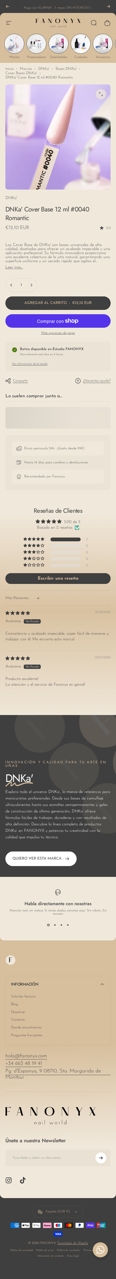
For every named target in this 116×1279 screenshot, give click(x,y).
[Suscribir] (100, 1158)
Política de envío (45, 1250)
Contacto (18, 1019)
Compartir (20, 380)
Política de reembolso (68, 1250)
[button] (34, 539)
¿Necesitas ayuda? (97, 380)
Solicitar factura (23, 996)
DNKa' (11, 198)
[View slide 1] (48, 925)
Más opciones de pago (58, 333)
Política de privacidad (21, 1250)
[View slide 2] (55, 925)
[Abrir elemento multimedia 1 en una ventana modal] (100, 94)
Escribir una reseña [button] (58, 578)
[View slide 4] (67, 925)
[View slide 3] (61, 925)
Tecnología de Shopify (72, 1243)
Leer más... (14, 267)
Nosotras (18, 1012)
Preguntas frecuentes (26, 1035)
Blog (14, 1004)
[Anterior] (7, 6)
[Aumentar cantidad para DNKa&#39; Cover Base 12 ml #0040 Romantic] (31, 285)
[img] (17, 613)
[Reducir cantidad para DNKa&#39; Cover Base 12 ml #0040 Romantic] (11, 285)
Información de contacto (50, 1256)
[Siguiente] (108, 6)
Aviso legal (73, 1256)
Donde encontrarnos (26, 1027)
